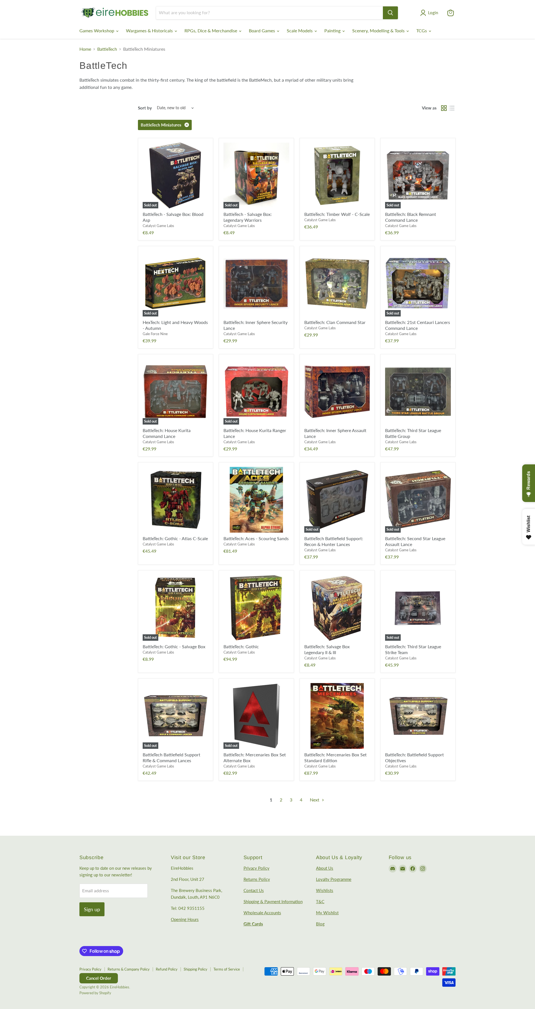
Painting (333, 30)
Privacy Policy (256, 868)
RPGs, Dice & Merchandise (211, 30)
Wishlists (324, 890)
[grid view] (444, 108)
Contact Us (254, 890)
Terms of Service (226, 969)
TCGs (422, 30)
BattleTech (107, 49)
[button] (430, 12)
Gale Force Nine (155, 334)
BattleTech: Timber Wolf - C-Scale (337, 214)
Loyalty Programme (333, 879)
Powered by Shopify (95, 993)
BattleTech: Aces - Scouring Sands (256, 538)
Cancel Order (98, 978)
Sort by (145, 108)
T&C (320, 901)
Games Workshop (97, 30)
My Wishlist (327, 912)
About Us (324, 868)
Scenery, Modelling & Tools (379, 30)
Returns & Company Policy (129, 969)
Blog (320, 923)
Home (85, 49)
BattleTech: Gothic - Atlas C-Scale (175, 538)
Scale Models (300, 30)
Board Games (262, 30)
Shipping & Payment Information (273, 901)
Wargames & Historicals (150, 30)
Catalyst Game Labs (158, 225)
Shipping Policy (195, 969)
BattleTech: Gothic (241, 646)
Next (315, 799)
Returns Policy (257, 879)
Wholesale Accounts (262, 912)
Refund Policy (166, 969)
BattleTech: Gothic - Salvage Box (174, 646)
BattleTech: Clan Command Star (335, 322)
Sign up (92, 909)
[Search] (390, 12)
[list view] (452, 108)
